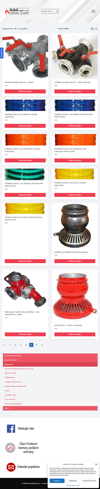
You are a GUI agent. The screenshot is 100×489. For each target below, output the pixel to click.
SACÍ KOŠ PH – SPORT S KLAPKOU (68, 325)
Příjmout (57, 481)
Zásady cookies (70, 485)
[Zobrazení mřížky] (92, 28)
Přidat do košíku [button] (25, 91)
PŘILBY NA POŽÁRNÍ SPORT (13, 404)
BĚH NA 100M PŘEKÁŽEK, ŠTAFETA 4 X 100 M (19, 369)
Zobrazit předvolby (89, 481)
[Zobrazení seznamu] (96, 28)
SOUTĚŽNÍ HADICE (11, 395)
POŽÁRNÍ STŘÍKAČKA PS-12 (13, 382)
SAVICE (7, 390)
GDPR (77, 485)
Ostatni (6, 408)
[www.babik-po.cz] (17, 11)
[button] (96, 464)
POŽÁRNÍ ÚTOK (10, 377)
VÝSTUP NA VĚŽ (10, 399)
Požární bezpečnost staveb (12, 355)
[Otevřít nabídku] (93, 11)
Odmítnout (73, 481)
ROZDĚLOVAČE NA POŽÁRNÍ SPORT (16, 386)
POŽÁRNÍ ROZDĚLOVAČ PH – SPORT (19, 82)
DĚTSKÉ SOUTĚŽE (10, 373)
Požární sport (8, 364)
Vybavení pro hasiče (10, 360)
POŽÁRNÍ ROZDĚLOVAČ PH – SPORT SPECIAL (72, 82)
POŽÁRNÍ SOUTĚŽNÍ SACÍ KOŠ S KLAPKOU (71, 252)
